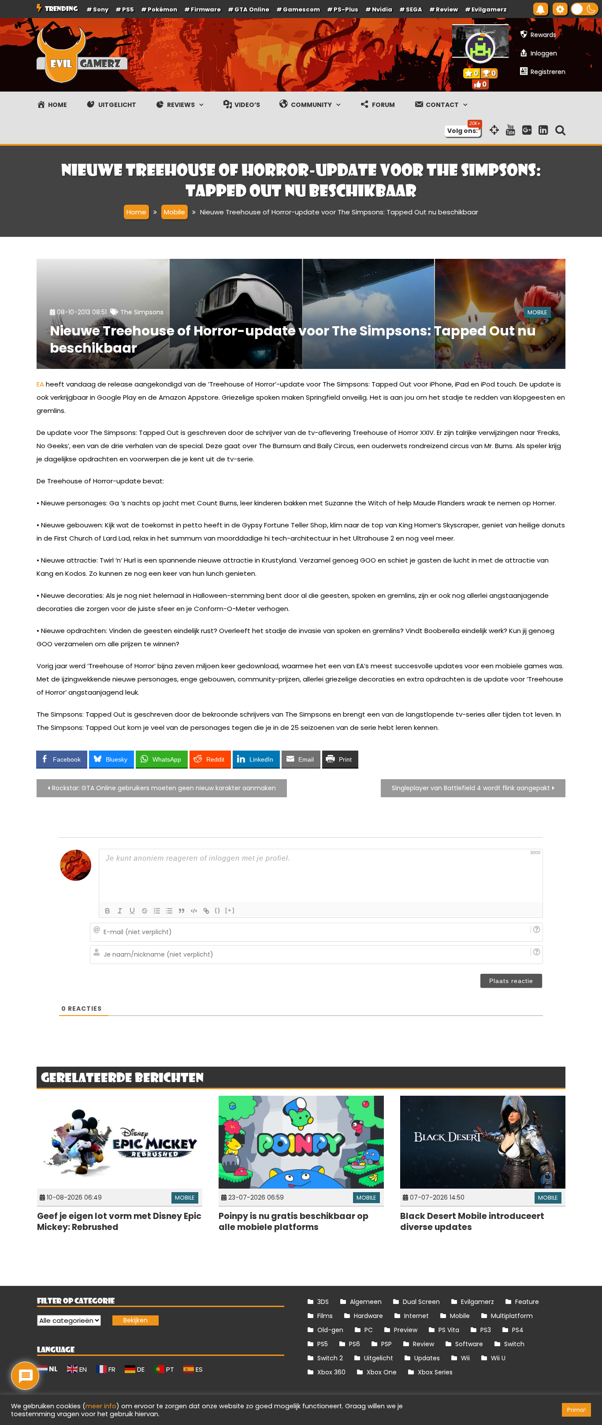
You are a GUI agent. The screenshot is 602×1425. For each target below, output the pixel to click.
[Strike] (144, 911)
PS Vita (448, 1330)
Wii (465, 1358)
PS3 (485, 1330)
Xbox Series (435, 1372)
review (447, 9)
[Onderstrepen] (132, 911)
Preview (405, 1330)
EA (40, 384)
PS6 (354, 1344)
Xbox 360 (331, 1372)
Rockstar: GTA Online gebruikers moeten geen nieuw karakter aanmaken (164, 788)
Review (423, 1344)
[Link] (206, 911)
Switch (514, 1344)
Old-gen (330, 1330)
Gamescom (301, 9)
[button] (584, 9)
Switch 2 (330, 1358)
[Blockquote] (181, 911)
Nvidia (382, 9)
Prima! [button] (576, 1410)
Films (325, 1315)
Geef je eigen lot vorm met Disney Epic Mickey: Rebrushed (119, 1221)
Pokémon (162, 9)
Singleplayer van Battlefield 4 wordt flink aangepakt (471, 788)
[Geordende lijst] (157, 911)
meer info (100, 1406)
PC (368, 1330)
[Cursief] (120, 911)
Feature (527, 1301)
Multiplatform (512, 1315)
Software (469, 1344)
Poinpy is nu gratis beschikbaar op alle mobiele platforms (293, 1221)
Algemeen (366, 1301)
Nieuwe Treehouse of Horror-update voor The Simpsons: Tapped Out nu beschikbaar (293, 339)
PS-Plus (346, 9)
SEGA (414, 9)
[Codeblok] (194, 911)
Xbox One (382, 1372)
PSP (386, 1344)
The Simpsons (142, 312)
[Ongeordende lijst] (169, 911)
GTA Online (251, 9)
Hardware (368, 1315)
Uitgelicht (378, 1358)
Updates (427, 1358)
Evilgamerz (489, 9)
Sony (100, 9)
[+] (230, 910)
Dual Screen (421, 1301)
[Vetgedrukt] (107, 911)
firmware (206, 9)
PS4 (518, 1330)
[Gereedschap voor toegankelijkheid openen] (560, 9)
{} (218, 910)
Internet (416, 1315)
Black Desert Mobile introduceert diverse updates (472, 1221)
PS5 (128, 9)
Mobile (537, 312)
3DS (323, 1301)
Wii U (498, 1358)
